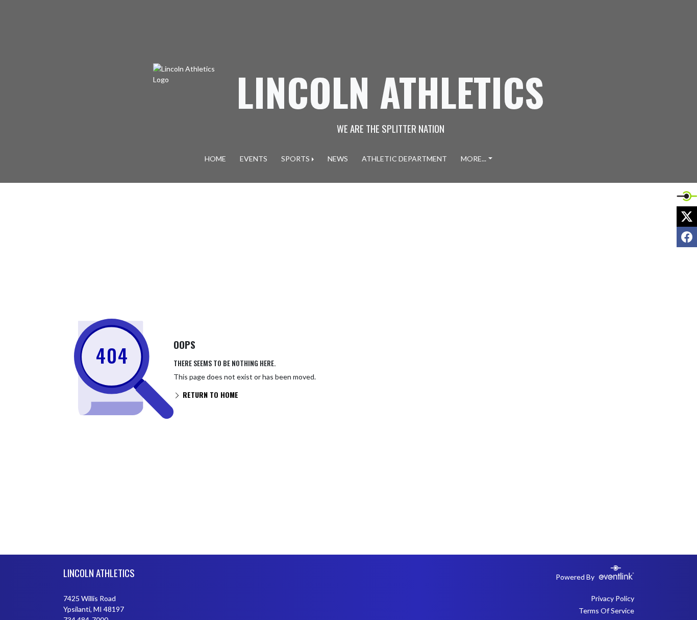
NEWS (338, 158)
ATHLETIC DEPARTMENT (404, 158)
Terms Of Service (606, 610)
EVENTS (253, 158)
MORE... (473, 158)
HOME (215, 158)
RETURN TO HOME (209, 394)
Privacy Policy (612, 598)
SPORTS (295, 158)
